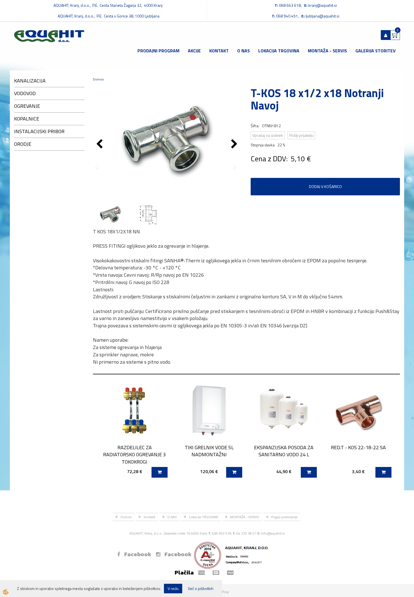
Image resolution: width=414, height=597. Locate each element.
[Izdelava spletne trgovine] (223, 591)
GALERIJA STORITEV (375, 50)
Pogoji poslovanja (284, 517)
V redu (173, 588)
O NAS (243, 50)
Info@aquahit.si (273, 533)
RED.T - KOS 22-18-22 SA (358, 447)
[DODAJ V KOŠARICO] (160, 472)
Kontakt (219, 50)
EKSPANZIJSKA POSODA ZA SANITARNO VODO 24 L (283, 451)
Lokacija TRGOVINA (278, 50)
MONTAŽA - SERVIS (327, 50)
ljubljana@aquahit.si (322, 16)
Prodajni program (158, 50)
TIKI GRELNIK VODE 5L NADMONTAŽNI (209, 451)
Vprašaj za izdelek (267, 135)
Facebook (137, 554)
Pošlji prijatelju (301, 135)
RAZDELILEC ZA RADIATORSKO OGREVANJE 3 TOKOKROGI (134, 455)
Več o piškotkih (200, 588)
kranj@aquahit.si (322, 5)
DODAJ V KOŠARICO (325, 186)
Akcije (194, 50)
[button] (235, 144)
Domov (98, 79)
